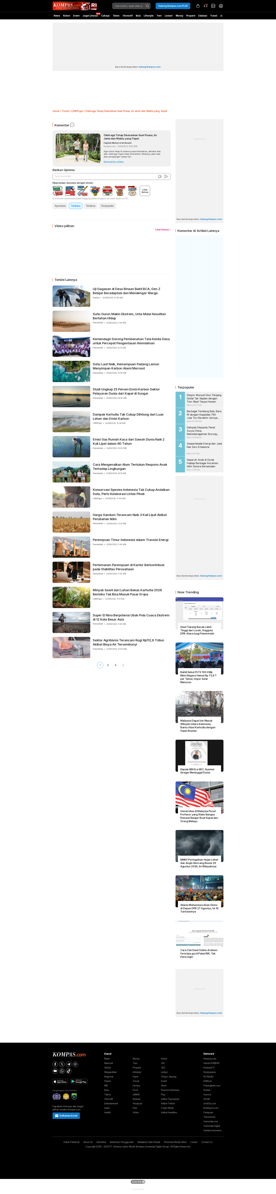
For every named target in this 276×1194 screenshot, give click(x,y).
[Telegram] (68, 1064)
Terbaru (75, 205)
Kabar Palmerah (72, 1142)
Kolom (66, 15)
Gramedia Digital (211, 1125)
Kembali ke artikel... (114, 161)
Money (179, 15)
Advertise (101, 1142)
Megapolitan (110, 1072)
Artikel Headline (169, 1112)
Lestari (169, 16)
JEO (163, 1067)
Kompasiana (209, 1072)
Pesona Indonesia (170, 1090)
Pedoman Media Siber (175, 1142)
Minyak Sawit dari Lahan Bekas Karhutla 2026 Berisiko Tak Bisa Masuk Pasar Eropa (127, 592)
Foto (135, 1108)
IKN (106, 1085)
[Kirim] (166, 176)
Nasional (108, 1063)
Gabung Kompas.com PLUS (173, 5)
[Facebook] (55, 1064)
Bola (138, 15)
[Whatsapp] (62, 1071)
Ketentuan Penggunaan (122, 1142)
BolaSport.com (210, 1108)
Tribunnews (209, 1117)
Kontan (206, 1090)
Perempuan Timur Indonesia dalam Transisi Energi (131, 540)
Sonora (207, 1094)
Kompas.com (209, 1058)
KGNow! (207, 1081)
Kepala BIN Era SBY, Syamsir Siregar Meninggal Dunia (197, 771)
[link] (213, 5)
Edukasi (202, 15)
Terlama (90, 205)
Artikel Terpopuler (170, 1099)
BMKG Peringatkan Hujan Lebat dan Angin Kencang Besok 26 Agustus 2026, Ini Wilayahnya (199, 863)
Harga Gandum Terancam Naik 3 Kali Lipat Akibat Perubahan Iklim (130, 517)
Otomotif (128, 15)
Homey (136, 1085)
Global (107, 1067)
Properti (190, 15)
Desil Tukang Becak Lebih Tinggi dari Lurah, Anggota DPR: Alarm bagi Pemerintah (197, 630)
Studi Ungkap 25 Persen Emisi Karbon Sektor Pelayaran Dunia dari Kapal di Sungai (126, 391)
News (57, 15)
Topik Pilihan (167, 1108)
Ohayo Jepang (168, 1076)
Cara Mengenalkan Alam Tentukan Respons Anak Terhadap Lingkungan (130, 467)
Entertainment (111, 1103)
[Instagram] (75, 1064)
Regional (108, 1076)
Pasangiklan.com (211, 1085)
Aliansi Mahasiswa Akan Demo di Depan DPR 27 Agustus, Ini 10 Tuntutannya (199, 908)
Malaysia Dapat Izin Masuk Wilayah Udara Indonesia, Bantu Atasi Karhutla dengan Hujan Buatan (197, 725)
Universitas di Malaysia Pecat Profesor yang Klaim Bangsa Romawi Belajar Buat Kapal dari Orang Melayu (199, 816)
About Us (88, 1142)
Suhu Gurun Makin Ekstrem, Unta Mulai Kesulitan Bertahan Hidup (129, 316)
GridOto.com (209, 1103)
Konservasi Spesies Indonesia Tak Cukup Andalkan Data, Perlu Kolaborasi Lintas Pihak (131, 492)
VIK (162, 1063)
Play (163, 1094)
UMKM (136, 1094)
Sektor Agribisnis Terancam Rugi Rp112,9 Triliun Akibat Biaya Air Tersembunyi (128, 642)
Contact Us (206, 1142)
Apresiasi (60, 205)
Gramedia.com (210, 1121)
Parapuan (137, 1103)
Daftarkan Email (68, 1115)
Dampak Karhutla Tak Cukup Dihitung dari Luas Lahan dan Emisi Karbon (128, 417)
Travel (213, 15)
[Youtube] (55, 1071)
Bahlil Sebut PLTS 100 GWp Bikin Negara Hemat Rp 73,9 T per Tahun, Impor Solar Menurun (198, 677)
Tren (159, 15)
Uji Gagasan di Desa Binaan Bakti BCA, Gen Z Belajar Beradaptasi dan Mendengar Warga (126, 291)
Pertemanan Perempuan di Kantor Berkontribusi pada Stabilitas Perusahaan (128, 567)
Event (76, 15)
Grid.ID (206, 1099)
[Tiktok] (68, 1071)
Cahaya (105, 15)
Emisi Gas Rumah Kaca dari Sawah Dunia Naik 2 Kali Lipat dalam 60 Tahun (129, 442)
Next (123, 665)
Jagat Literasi (90, 15)
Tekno (116, 15)
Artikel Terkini (168, 1103)
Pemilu (107, 1081)
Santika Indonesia (212, 1130)
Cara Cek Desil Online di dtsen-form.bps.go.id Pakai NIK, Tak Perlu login (199, 953)
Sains (107, 1108)
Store (164, 1085)
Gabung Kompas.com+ (149, 67)
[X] (62, 1064)
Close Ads (136, 1182)
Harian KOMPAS (211, 1063)
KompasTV (209, 1067)
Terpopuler (107, 205)
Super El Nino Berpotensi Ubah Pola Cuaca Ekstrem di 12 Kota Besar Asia (131, 617)
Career (193, 1142)
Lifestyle (148, 15)
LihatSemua (145, 190)
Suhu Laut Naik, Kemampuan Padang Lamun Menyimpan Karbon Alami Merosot (126, 366)
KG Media (208, 1076)
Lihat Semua (162, 229)
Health (107, 1112)
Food (135, 1090)
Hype (135, 1076)
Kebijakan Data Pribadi (149, 1142)
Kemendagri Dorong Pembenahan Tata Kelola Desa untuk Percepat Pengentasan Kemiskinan (131, 341)
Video (136, 1112)
